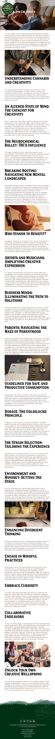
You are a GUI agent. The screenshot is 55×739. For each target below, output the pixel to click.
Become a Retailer (27, 731)
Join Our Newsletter (27, 729)
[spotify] (34, 721)
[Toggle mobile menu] (52, 4)
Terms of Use (27, 736)
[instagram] (27, 721)
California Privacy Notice (27, 733)
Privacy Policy (28, 735)
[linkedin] (30, 721)
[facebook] (21, 721)
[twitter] (24, 721)
